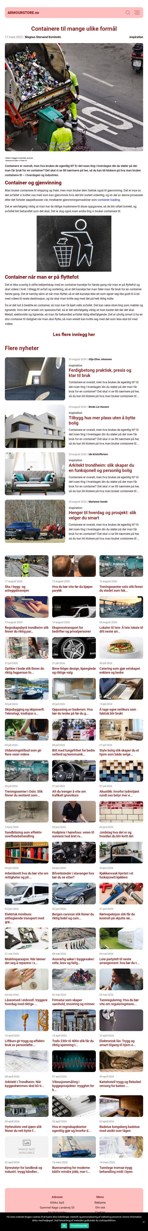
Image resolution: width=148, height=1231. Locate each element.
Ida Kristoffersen (98, 454)
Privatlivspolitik (79, 1226)
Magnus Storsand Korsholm (43, 37)
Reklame (100, 1202)
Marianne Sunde (98, 501)
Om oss (100, 1207)
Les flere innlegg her (74, 334)
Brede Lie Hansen (99, 406)
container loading (109, 200)
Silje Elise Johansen (100, 359)
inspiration (136, 37)
